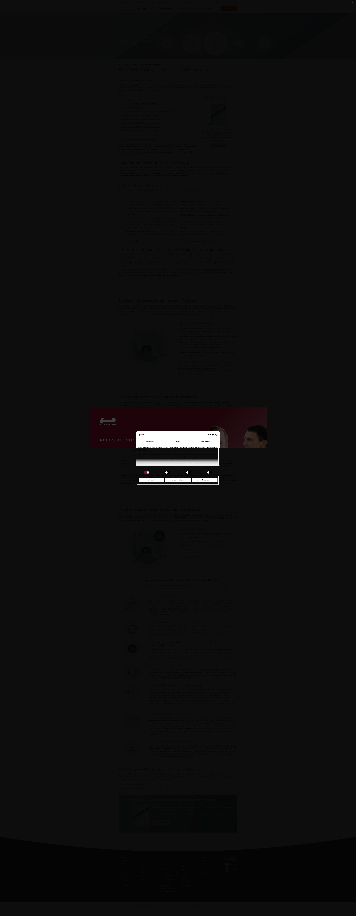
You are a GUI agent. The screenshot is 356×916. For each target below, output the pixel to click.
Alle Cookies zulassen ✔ (205, 480)
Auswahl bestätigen (178, 480)
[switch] (167, 472)
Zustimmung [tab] (150, 441)
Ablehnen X (151, 480)
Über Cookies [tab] (205, 441)
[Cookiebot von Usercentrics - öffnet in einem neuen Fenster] (209, 435)
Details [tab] (178, 441)
